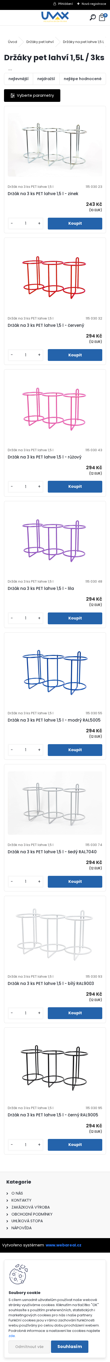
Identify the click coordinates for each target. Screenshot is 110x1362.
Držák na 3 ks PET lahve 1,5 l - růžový (44, 457)
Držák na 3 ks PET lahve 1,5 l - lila (41, 588)
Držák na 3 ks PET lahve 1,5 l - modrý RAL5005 (54, 720)
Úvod (12, 41)
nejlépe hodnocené (82, 78)
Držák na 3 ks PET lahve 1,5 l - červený (46, 325)
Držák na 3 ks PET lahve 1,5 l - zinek (43, 193)
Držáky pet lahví (40, 41)
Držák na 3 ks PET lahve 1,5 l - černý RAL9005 (53, 1115)
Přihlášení (65, 4)
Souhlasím (69, 1346)
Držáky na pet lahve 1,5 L (83, 41)
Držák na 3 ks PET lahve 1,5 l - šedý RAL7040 (52, 852)
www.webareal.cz (63, 1245)
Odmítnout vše (29, 1346)
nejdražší (46, 78)
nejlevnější (19, 78)
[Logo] (55, 17)
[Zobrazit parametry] (32, 95)
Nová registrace (94, 4)
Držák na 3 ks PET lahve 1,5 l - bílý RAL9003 (51, 983)
